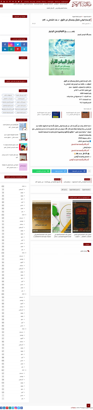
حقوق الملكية (51, 2)
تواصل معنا (32, 2)
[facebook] (21, 1)
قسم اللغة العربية (76, 16)
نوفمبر (21, 221)
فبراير (22, 208)
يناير (22, 211)
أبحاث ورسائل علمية (21, 95)
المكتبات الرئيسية (48, 4)
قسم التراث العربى (21, 105)
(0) (33, 23)
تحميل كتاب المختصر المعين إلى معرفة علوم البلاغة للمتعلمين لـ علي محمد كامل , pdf (42, 235)
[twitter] (18, 1)
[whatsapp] (7, 1)
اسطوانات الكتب (8, 95)
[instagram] (16, 1)
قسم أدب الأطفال (7, 99)
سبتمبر (21, 224)
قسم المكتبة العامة (8, 112)
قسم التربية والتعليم (8, 105)
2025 (23, 215)
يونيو (22, 196)
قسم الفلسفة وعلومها (8, 109)
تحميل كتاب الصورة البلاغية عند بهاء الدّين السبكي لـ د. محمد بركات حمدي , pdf (73, 113)
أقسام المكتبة (63, 4)
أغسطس (21, 189)
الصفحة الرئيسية (64, 2)
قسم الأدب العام (21, 102)
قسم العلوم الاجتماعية (21, 109)
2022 (23, 329)
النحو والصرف (21, 99)
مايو (22, 199)
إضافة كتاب (26, 2)
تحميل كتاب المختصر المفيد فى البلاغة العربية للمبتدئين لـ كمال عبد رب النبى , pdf (62, 235)
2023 (23, 294)
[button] (77, 171)
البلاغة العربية (87, 16)
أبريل (22, 202)
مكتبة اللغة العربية (28, 4)
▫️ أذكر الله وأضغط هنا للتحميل (81, 144)
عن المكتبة (44, 2)
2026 (23, 186)
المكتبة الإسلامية (38, 4)
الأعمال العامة (50, 8)
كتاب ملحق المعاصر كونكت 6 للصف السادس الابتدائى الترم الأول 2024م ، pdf (11, 147)
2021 (23, 370)
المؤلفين (56, 4)
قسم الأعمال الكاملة (8, 102)
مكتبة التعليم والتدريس (61, 8)
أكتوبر (21, 262)
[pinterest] (10, 1)
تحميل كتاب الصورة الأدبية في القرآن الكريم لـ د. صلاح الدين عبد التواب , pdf (44, 113)
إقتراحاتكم (38, 2)
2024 (23, 253)
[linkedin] (4, 1)
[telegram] (13, 1)
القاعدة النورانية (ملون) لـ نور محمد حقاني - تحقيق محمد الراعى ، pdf (11, 137)
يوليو (22, 192)
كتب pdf (64, 189)
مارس (21, 205)
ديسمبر (21, 218)
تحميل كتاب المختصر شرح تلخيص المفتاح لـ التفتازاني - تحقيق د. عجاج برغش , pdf (82, 235)
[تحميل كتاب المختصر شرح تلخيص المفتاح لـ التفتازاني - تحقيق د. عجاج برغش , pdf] (81, 217)
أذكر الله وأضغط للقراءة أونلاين (79, 159)
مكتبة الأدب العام (18, 4)
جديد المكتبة (57, 2)
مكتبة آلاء (73, 408)
